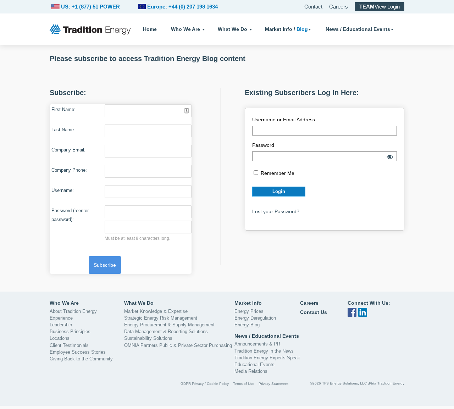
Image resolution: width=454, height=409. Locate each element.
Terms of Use (243, 384)
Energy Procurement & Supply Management (169, 324)
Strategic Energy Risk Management (160, 318)
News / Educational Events (358, 29)
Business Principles (70, 331)
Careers (338, 7)
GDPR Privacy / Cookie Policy (205, 384)
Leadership (61, 324)
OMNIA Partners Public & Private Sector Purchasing (178, 345)
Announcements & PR (257, 344)
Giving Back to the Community (81, 358)
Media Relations (250, 371)
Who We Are (185, 29)
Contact (313, 7)
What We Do (232, 29)
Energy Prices (249, 311)
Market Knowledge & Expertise (156, 311)
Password (263, 145)
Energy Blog (247, 324)
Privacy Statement (273, 384)
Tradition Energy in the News (264, 351)
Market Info (248, 303)
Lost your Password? (275, 211)
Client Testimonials (69, 345)
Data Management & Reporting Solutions (166, 331)
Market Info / (286, 29)
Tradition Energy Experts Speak (267, 357)
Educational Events (254, 364)
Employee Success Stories (78, 352)
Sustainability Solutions (148, 338)
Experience (61, 318)
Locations (60, 338)
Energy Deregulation (255, 318)
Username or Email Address (283, 119)
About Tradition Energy (73, 311)
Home (150, 29)
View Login (379, 7)
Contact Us (313, 312)
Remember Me (276, 173)
